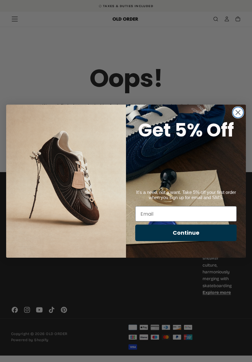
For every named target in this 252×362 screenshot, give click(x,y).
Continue (186, 233)
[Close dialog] (238, 112)
